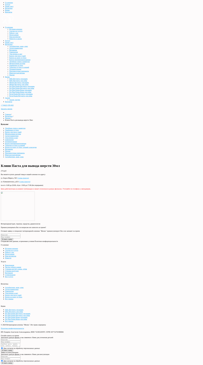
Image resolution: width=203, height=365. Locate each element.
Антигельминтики (16, 48)
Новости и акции (15, 39)
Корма (7, 10)
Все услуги (9, 277)
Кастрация (9, 273)
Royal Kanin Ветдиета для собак (20, 96)
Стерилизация (10, 275)
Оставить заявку (7, 239)
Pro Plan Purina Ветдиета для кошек (22, 86)
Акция (7, 98)
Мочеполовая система (17, 63)
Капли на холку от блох (17, 58)
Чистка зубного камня (13, 267)
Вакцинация (9, 265)
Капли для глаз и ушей (17, 56)
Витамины (13, 50)
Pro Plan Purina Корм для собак (20, 92)
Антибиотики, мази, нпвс (18, 46)
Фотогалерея (14, 35)
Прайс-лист (9, 6)
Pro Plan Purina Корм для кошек (20, 90)
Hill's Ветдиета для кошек (18, 79)
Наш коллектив (14, 37)
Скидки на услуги (15, 31)
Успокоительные (15, 69)
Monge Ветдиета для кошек (19, 82)
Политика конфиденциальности (12, 328)
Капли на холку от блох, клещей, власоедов (21, 147)
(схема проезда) (23, 178)
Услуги (7, 4)
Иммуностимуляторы (17, 73)
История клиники (15, 29)
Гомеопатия (13, 52)
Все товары (9, 299)
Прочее (12, 75)
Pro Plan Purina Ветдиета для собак (21, 88)
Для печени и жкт (15, 54)
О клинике (9, 2)
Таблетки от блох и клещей (19, 67)
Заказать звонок (6, 109)
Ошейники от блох (16, 65)
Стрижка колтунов (12, 271)
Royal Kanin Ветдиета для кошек (21, 94)
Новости (8, 258)
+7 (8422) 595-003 (7, 105)
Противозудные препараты (19, 71)
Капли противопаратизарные (19, 60)
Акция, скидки (14, 100)
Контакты (8, 12)
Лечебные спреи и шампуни (19, 62)
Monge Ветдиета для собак (18, 84)
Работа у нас (13, 33)
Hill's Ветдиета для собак (18, 81)
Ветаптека (8, 8)
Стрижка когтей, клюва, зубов (16, 269)
